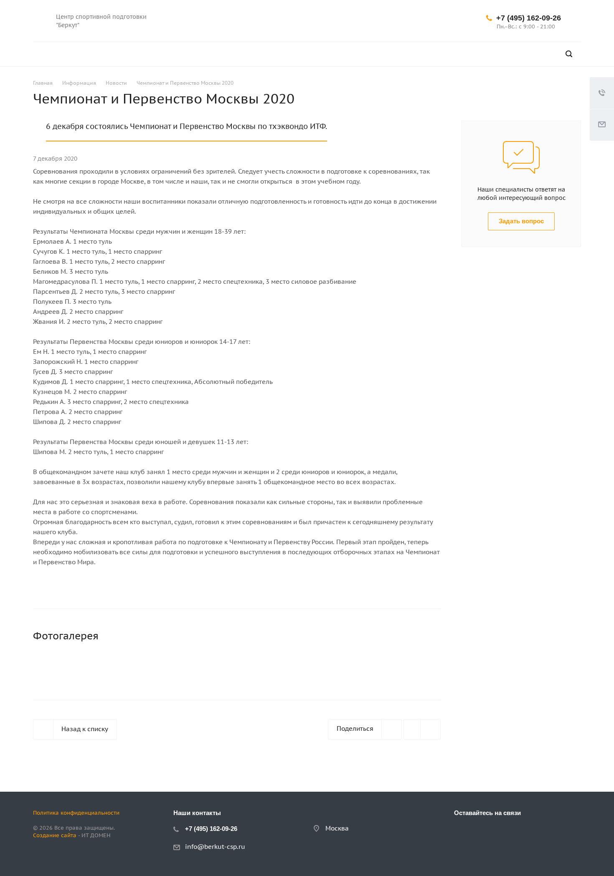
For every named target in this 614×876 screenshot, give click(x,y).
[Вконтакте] (384, 21)
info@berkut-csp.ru (215, 847)
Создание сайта (54, 835)
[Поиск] (569, 54)
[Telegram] (404, 21)
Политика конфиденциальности (76, 812)
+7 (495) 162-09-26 (528, 18)
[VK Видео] (424, 21)
